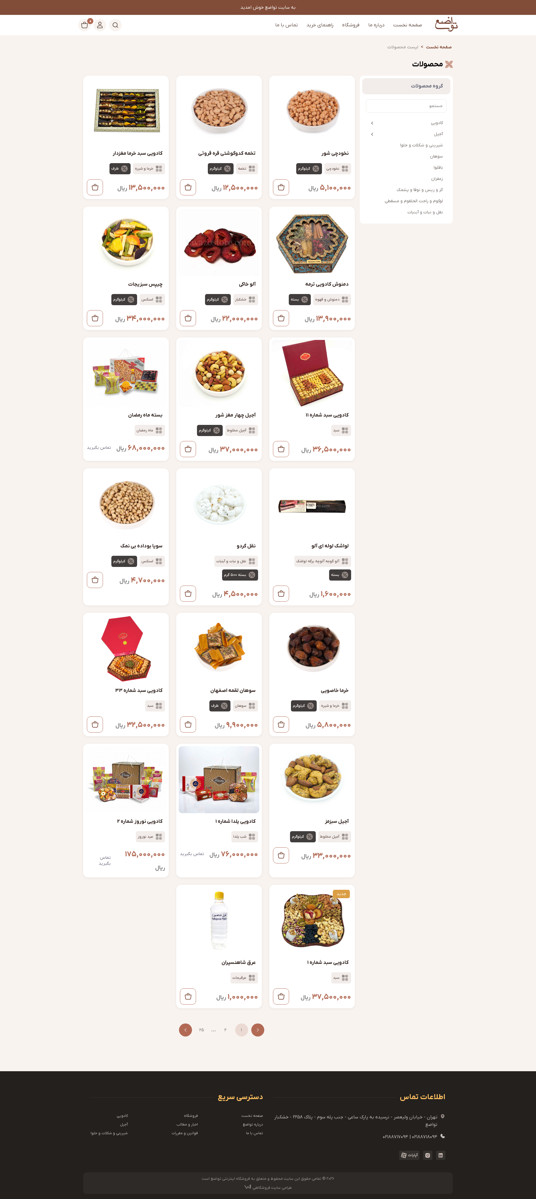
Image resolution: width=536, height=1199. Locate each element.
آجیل (438, 134)
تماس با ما (286, 25)
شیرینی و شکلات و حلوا (109, 1133)
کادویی (437, 123)
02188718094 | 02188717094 (414, 1136)
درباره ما (376, 25)
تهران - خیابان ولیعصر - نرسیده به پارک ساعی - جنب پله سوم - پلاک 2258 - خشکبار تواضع (359, 1120)
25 (201, 1030)
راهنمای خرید (319, 25)
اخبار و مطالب (187, 1124)
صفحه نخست (407, 25)
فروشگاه (351, 25)
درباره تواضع (253, 1124)
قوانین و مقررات (185, 1133)
